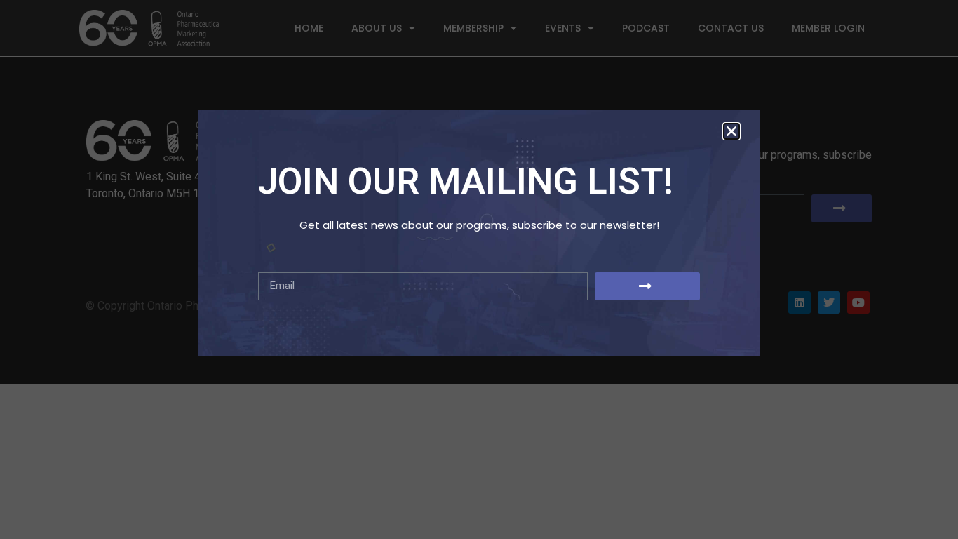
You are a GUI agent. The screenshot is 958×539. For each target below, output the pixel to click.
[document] (479, 269)
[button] (731, 131)
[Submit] (647, 286)
